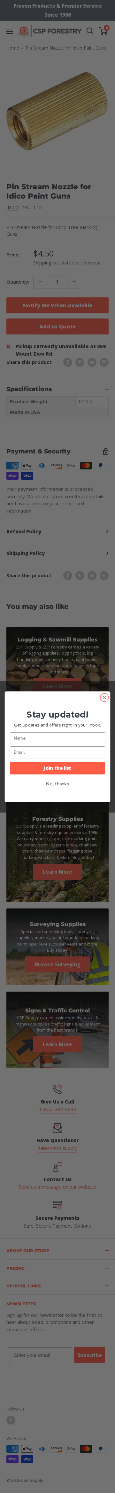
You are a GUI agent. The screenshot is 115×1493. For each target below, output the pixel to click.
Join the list (57, 768)
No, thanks (57, 784)
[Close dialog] (104, 697)
